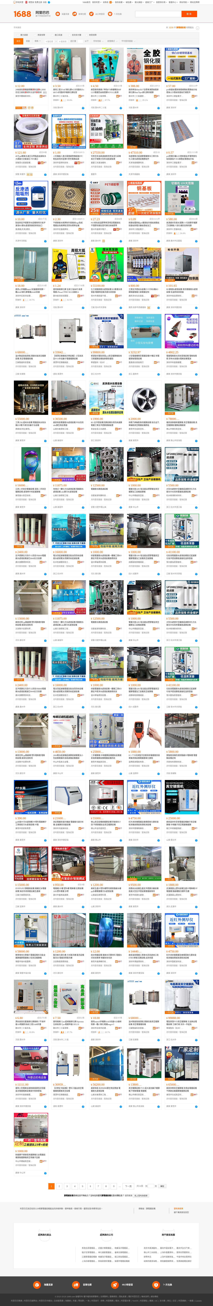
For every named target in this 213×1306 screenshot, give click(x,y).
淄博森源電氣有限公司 (137, 762)
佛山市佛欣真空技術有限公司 (175, 429)
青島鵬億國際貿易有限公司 (171, 1261)
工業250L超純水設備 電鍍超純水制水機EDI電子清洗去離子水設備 (30, 423)
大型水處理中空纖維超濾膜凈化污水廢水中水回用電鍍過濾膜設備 (181, 490)
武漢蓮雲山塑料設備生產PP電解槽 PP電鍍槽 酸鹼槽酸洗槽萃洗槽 (181, 889)
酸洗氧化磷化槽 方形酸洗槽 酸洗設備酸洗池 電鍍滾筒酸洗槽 (68, 956)
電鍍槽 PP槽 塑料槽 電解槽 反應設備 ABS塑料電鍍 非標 (68, 889)
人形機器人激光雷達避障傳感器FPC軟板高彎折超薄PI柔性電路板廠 (68, 157)
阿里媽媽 (110, 1301)
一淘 (88, 1301)
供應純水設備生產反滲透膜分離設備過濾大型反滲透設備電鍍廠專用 (144, 889)
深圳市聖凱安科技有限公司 (175, 962)
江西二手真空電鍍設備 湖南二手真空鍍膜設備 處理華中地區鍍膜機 (30, 490)
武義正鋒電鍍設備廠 (106, 1248)
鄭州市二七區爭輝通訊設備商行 (99, 96)
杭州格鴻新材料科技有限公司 (175, 496)
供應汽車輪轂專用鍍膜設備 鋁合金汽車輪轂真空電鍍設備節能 (144, 423)
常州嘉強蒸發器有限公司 (175, 562)
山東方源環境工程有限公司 (61, 496)
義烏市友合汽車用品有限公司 (189, 1248)
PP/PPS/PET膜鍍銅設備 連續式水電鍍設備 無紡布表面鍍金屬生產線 (30, 889)
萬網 (151, 1301)
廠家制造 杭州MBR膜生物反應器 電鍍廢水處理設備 (105, 1089)
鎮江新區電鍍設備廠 (123, 1257)
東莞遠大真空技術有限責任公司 (24, 496)
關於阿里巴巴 (134, 1297)
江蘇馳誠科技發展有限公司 (24, 362)
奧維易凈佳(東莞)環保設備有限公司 (24, 429)
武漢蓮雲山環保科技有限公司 (175, 895)
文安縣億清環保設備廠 (61, 962)
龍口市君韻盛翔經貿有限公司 (175, 828)
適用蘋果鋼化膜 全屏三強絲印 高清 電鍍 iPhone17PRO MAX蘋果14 (67, 290)
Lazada (198, 1301)
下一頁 (128, 1186)
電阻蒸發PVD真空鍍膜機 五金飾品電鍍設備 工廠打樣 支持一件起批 (181, 1023)
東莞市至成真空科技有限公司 (137, 429)
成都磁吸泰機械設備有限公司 (137, 562)
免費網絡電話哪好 (184, 1261)
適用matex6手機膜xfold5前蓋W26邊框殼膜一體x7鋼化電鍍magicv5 (106, 1023)
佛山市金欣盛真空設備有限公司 (99, 828)
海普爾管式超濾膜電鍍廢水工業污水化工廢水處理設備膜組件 (144, 157)
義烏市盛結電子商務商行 (170, 1248)
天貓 (74, 1301)
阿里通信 (144, 1301)
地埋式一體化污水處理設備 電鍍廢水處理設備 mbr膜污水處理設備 (68, 490)
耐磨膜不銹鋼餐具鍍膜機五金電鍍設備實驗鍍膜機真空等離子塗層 (30, 1156)
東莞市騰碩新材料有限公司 (24, 96)
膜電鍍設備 (150, 1209)
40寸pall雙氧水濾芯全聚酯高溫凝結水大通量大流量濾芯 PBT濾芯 (30, 157)
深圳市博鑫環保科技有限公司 (137, 962)
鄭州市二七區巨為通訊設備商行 (61, 96)
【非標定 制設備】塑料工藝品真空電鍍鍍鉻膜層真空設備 (68, 1089)
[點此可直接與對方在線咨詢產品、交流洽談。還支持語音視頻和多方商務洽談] (83, 108)
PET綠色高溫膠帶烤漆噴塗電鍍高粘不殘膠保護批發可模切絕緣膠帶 (105, 224)
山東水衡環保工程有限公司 (61, 429)
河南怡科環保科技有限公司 (175, 762)
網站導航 (154, 1297)
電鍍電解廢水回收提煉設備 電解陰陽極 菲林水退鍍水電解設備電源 (181, 357)
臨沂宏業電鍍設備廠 (90, 1252)
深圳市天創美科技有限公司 (61, 828)
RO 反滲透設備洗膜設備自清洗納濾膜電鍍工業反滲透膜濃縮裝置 (106, 423)
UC (156, 1301)
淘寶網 (68, 1301)
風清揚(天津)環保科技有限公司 (24, 229)
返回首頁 (128, 1196)
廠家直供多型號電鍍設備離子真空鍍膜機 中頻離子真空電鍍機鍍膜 (181, 823)
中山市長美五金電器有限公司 (61, 762)
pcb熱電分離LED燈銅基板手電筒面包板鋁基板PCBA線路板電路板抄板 (181, 157)
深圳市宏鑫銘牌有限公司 (61, 229)
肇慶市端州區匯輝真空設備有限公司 (24, 962)
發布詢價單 (178, 1209)
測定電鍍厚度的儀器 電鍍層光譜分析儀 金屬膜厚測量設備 (68, 823)
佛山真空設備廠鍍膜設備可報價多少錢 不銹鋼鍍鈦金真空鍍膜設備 (106, 823)
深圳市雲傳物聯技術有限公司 (137, 828)
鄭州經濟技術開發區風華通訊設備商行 (61, 296)
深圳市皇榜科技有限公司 (61, 163)
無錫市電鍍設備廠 (122, 1261)
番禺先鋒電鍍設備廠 (123, 1252)
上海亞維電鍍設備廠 (90, 1261)
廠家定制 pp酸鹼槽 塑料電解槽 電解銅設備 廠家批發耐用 (30, 623)
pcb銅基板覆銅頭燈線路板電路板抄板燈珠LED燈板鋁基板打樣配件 (181, 91)
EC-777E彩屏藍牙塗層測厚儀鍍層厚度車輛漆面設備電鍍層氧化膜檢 (144, 756)
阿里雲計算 (125, 1301)
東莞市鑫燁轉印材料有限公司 (99, 962)
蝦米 (117, 1301)
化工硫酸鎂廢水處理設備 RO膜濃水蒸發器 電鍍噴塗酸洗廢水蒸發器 (106, 290)
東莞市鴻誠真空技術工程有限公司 (99, 762)
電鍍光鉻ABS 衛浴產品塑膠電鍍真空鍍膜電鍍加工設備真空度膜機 (144, 557)
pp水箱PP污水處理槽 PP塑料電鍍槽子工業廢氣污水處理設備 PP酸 (30, 823)
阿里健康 (182, 1301)
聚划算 (81, 1301)
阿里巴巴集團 (16, 1301)
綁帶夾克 (147, 1257)
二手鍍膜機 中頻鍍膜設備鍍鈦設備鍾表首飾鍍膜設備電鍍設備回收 (106, 756)
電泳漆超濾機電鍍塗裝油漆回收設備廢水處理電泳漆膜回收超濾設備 (68, 557)
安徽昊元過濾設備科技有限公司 (24, 163)
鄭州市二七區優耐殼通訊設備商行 (137, 96)
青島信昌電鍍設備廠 (90, 1248)
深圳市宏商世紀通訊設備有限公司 (24, 296)
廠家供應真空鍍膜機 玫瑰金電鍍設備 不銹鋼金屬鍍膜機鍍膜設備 (181, 1089)
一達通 (190, 1301)
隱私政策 (122, 1297)
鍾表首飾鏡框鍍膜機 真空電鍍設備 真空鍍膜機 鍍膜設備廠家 (181, 423)
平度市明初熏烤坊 (184, 1257)
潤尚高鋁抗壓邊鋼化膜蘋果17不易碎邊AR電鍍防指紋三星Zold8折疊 (30, 1023)
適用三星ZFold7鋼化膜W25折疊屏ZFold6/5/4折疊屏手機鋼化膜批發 (68, 91)
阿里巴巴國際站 (30, 1301)
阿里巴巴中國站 (45, 1301)
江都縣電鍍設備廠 (89, 1257)
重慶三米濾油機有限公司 (99, 163)
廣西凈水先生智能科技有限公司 (137, 296)
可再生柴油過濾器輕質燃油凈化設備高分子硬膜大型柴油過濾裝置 (106, 157)
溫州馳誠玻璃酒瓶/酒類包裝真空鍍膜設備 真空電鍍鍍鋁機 (30, 357)
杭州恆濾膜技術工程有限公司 (61, 562)
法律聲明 (104, 1297)
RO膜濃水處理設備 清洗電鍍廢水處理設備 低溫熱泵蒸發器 (182, 290)
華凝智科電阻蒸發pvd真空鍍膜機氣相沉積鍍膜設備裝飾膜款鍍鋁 (106, 357)
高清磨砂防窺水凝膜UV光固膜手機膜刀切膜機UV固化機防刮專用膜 (181, 224)
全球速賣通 (58, 1301)
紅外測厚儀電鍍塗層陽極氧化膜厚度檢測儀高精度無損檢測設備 (144, 823)
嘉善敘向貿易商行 (136, 362)
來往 (169, 1301)
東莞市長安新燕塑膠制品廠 (24, 828)
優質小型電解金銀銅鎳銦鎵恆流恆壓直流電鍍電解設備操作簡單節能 (30, 1089)
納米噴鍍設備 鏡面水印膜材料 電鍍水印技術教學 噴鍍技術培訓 (106, 956)
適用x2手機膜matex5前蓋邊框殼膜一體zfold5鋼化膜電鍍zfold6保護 (30, 290)
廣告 (45, 93)
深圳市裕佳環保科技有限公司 (175, 296)
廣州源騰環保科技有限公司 (24, 562)
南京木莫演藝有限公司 (153, 1248)
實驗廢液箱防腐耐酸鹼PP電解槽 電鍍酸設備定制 (181, 756)
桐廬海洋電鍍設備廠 (123, 1248)
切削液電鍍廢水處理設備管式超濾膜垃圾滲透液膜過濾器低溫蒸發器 (181, 557)
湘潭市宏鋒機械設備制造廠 (61, 362)
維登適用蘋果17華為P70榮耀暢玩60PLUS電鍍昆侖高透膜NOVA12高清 (106, 91)
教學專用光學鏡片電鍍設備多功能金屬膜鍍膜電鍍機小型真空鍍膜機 (30, 956)
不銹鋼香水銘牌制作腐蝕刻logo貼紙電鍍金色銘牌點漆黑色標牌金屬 (68, 224)
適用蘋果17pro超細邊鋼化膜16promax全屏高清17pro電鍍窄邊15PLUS (68, 1023)
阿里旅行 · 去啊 (97, 1301)
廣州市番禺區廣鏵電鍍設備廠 (61, 895)
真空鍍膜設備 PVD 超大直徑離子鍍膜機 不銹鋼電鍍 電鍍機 (144, 1089)
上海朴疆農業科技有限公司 (171, 1252)
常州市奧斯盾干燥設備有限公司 (99, 296)
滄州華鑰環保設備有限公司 (99, 562)
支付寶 (162, 1301)
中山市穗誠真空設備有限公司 (137, 496)
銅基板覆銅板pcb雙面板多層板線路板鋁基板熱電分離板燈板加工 (144, 224)
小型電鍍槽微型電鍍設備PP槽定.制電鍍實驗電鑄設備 (144, 357)
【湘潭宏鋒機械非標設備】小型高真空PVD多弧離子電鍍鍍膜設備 (68, 357)
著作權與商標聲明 (90, 1297)
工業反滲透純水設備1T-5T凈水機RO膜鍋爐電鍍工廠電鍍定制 (143, 290)
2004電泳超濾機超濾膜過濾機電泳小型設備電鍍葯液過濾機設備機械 (68, 756)
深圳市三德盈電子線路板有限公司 (175, 96)
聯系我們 (145, 1297)
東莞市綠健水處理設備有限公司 (137, 895)
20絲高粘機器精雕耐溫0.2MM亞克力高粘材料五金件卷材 (30, 91)
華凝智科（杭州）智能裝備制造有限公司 (99, 362)
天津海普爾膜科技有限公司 (137, 163)
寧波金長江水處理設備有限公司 (99, 429)
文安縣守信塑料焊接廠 (24, 629)
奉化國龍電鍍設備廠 (106, 1252)
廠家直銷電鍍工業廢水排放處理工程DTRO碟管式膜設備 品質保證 (144, 956)
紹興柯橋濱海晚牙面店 (153, 1261)
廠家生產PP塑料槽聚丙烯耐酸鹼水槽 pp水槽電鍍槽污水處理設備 (106, 889)
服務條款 (113, 1297)
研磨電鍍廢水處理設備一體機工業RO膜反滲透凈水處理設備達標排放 (106, 557)
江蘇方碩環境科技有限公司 (24, 895)
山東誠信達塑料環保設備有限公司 (99, 895)
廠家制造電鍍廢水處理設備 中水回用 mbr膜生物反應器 (68, 423)
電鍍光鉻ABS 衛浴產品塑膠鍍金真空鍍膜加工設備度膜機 (144, 490)
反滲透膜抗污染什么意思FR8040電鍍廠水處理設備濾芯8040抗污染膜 (30, 557)
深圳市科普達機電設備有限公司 (175, 362)
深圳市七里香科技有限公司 (175, 229)
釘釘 (175, 1301)
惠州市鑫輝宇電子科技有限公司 (99, 229)
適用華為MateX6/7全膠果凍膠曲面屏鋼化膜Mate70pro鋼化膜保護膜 (144, 91)
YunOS (135, 1301)
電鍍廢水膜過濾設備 (99, 489)
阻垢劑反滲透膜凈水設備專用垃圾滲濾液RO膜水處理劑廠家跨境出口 (30, 224)
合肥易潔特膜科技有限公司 (99, 496)
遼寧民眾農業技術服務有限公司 (190, 1252)
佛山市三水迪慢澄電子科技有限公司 (159, 1252)
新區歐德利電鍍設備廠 (107, 1261)
